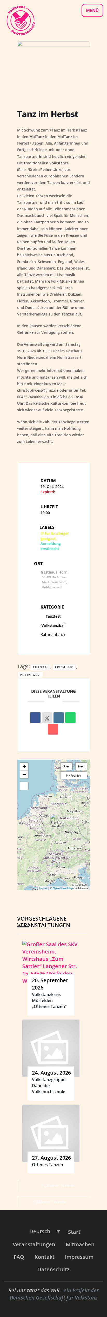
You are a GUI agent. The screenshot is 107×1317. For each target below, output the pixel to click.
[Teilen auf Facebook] (35, 717)
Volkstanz (30, 675)
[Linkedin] (59, 717)
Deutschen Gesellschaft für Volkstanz (54, 1297)
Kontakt (45, 1256)
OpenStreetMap (63, 888)
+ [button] (24, 766)
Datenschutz (53, 1269)
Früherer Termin (57, 1185)
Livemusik (64, 667)
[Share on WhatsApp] (70, 717)
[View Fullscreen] (24, 786)
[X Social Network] (47, 717)
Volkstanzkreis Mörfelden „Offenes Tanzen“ (49, 1001)
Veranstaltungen (34, 1244)
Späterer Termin (49, 1202)
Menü (92, 10)
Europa (40, 667)
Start (74, 1231)
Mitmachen (80, 1244)
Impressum (79, 1256)
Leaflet (43, 888)
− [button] (24, 774)
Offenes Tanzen (47, 1164)
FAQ (19, 1256)
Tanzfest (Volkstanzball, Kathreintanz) (53, 625)
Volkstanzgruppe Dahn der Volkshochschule (48, 1086)
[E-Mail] (53, 729)
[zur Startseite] (20, 19)
